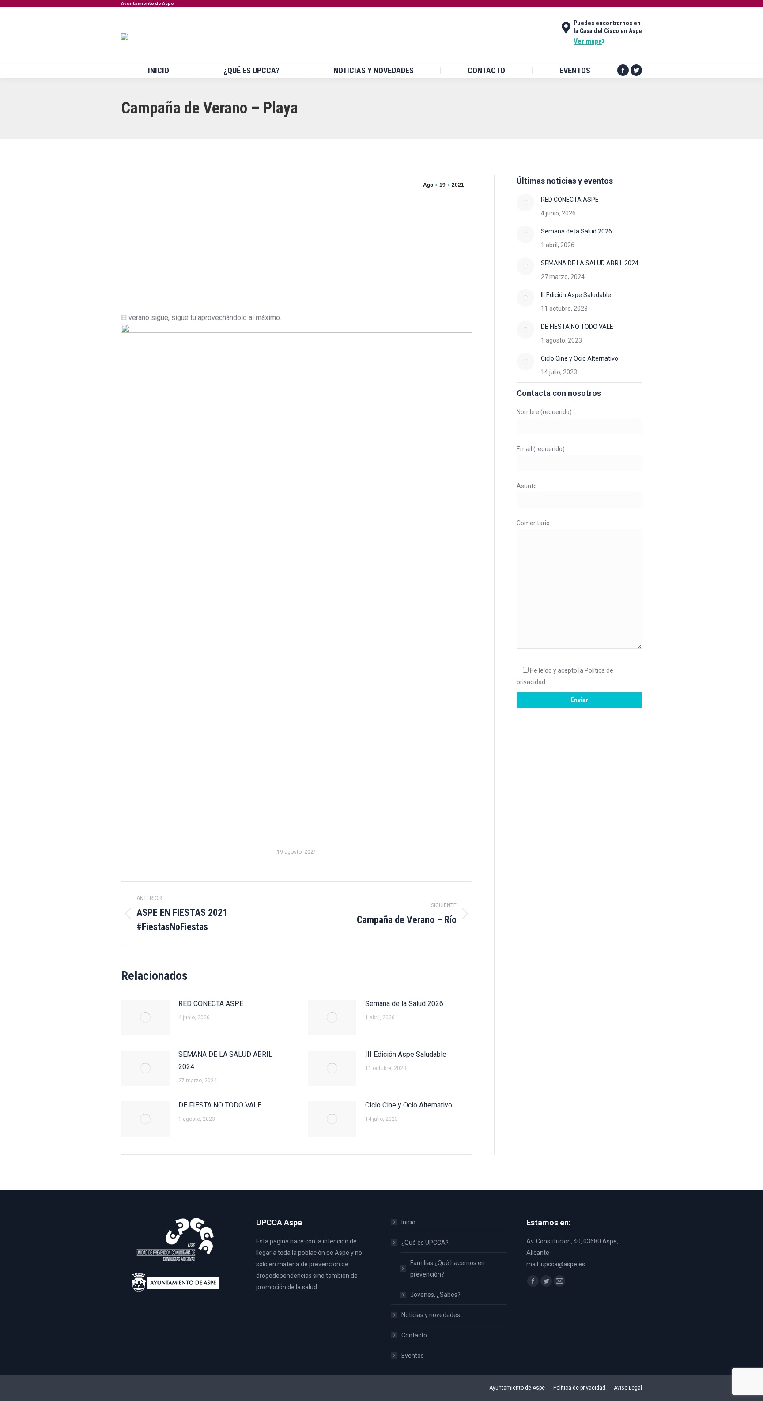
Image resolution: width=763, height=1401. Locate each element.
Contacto (414, 1335)
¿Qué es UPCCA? (425, 1242)
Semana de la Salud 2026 (404, 1003)
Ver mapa (588, 41)
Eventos (412, 1355)
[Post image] (145, 1017)
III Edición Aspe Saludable (405, 1054)
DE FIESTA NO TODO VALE (219, 1105)
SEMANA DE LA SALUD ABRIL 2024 (225, 1060)
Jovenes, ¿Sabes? (435, 1294)
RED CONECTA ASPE (210, 1003)
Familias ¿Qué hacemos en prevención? (447, 1268)
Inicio (408, 1222)
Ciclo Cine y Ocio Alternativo (408, 1105)
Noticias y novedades (430, 1314)
